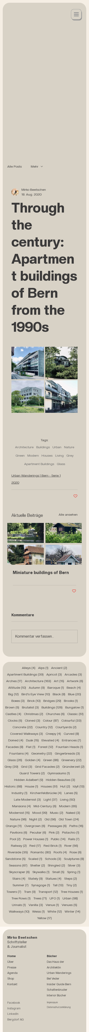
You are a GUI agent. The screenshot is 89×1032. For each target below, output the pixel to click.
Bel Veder (53, 978)
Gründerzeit (73, 766)
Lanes (71, 793)
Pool (15, 839)
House (31, 786)
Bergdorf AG (15, 1022)
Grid (26, 766)
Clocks (15, 720)
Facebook (13, 1005)
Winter (72, 911)
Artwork (75, 681)
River (71, 845)
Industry (19, 793)
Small (58, 872)
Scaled (35, 859)
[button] (76, 14)
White (54, 911)
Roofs (60, 852)
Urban (56, 447)
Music (56, 812)
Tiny (71, 885)
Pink (54, 832)
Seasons (18, 865)
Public (58, 839)
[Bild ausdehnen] (27, 363)
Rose (75, 852)
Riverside (18, 852)
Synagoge (40, 885)
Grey (69, 455)
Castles (13, 714)
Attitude (17, 687)
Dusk (32, 740)
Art (59, 681)
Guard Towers (32, 773)
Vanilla (36, 905)
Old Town (69, 819)
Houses (47, 455)
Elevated (50, 740)
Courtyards (65, 727)
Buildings (43, 447)
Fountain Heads (69, 747)
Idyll (78, 786)
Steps (70, 878)
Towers (13, 891)
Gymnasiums (58, 773)
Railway (19, 845)
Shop (10, 978)
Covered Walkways (26, 733)
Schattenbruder (57, 989)
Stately (35, 878)
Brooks (71, 701)
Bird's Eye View (35, 694)
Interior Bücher (56, 995)
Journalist (18, 946)
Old (50, 819)
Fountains (19, 753)
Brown (12, 707)
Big (13, 694)
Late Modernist (27, 799)
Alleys (28, 668)
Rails (73, 839)
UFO (55, 898)
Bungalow (74, 707)
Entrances (71, 740)
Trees (40, 898)
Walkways (19, 911)
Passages (57, 826)
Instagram (14, 1011)
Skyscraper (19, 872)
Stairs (18, 878)
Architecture (24, 447)
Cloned (32, 720)
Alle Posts (14, 166)
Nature (69, 447)
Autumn (37, 687)
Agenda (12, 973)
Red (35, 845)
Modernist (19, 812)
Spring (73, 872)
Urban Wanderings (59, 973)
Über (10, 961)
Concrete (23, 727)
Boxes (18, 701)
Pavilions (18, 832)
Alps (43, 668)
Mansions (21, 806)
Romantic (41, 852)
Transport (48, 891)
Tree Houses (72, 891)
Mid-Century (45, 806)
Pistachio (70, 832)
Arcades (73, 674)
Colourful (71, 720)
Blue (74, 694)
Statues (53, 878)
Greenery (71, 760)
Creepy (53, 733)
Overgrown (34, 826)
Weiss (38, 911)
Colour (51, 720)
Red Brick (53, 845)
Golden (32, 760)
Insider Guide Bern (59, 984)
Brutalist (30, 707)
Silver (74, 865)
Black (59, 694)
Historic (13, 786)
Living (59, 455)
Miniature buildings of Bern (41, 572)
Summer (21, 885)
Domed (15, 740)
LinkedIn (12, 1016)
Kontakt (12, 984)
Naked (73, 812)
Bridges (52, 701)
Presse (11, 967)
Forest (45, 747)
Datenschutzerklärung (59, 1010)
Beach (74, 687)
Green (20, 455)
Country (44, 727)
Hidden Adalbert (28, 780)
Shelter (37, 865)
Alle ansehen (68, 514)
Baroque (55, 687)
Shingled (56, 865)
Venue (52, 905)
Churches (55, 714)
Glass (61, 464)
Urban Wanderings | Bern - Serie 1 (36, 475)
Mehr (34, 166)
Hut (65, 786)
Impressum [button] (52, 1005)
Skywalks (41, 872)
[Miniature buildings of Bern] (44, 544)
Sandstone (15, 859)
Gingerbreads (67, 753)
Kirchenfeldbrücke (46, 793)
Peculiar (38, 832)
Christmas (33, 714)
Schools (53, 859)
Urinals (19, 905)
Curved (71, 733)
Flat (30, 747)
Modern (33, 455)
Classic (75, 714)
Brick (34, 701)
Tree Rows (21, 898)
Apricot (54, 674)
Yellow (44, 918)
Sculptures (74, 859)
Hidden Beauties (60, 780)
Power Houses (35, 839)
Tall (58, 885)
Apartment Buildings (39, 464)
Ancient (59, 668)
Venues (69, 905)
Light (50, 799)
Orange (14, 826)
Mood (39, 812)
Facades (14, 747)
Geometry (41, 753)
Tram (30, 891)
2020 (15, 482)
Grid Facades (47, 766)
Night (35, 819)
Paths (76, 826)
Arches (14, 681)
